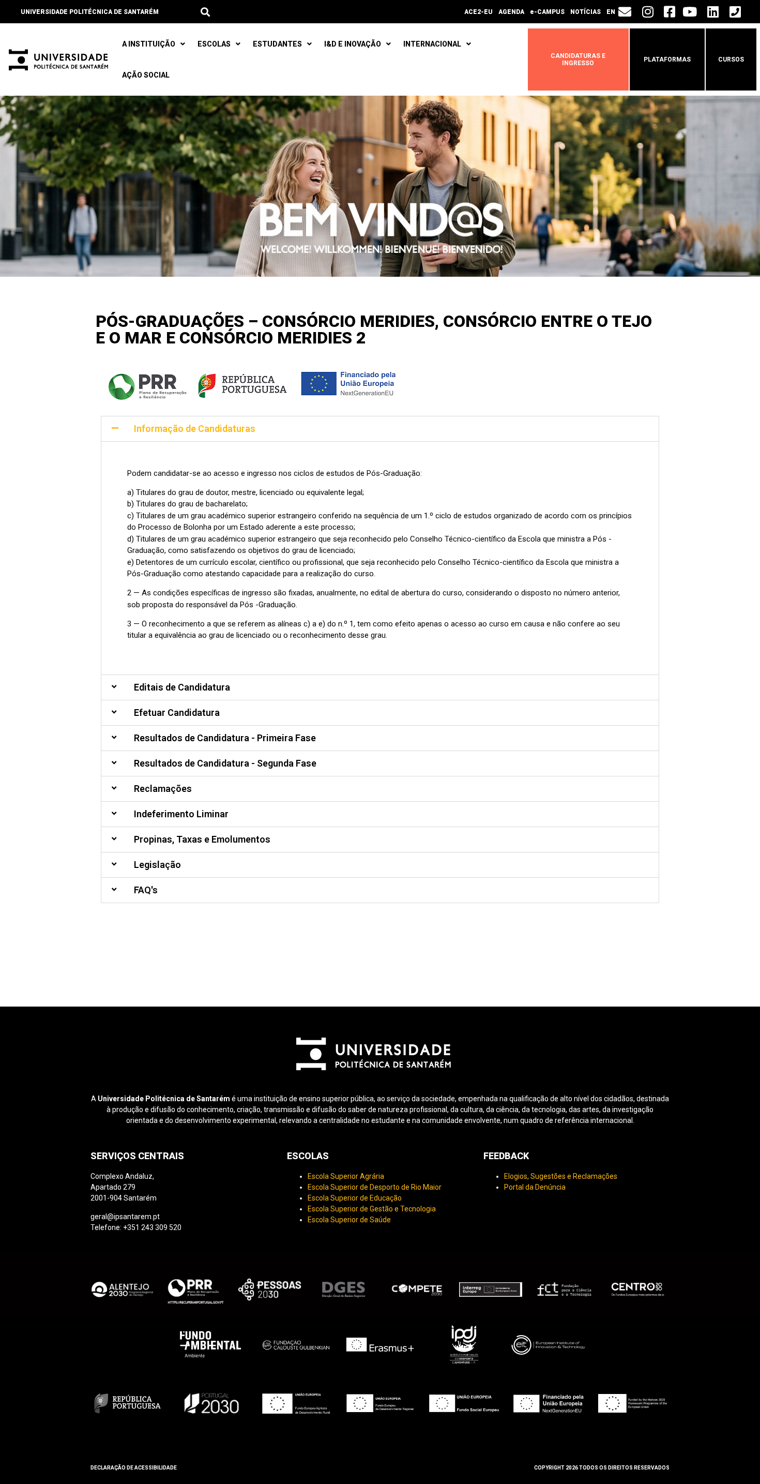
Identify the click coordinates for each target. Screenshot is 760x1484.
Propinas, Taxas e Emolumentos (202, 839)
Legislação (157, 864)
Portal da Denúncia (535, 1187)
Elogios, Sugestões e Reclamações (560, 1176)
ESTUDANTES (277, 44)
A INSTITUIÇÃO (148, 44)
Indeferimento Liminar (181, 813)
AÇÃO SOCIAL (146, 75)
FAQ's (146, 890)
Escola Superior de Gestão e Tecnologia (372, 1209)
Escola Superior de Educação (355, 1198)
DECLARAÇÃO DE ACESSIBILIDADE (133, 1468)
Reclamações (163, 788)
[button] (205, 11)
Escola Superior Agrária (346, 1176)
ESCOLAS (214, 44)
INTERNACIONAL (432, 44)
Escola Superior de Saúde (349, 1220)
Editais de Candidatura (182, 687)
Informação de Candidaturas (194, 428)
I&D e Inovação (352, 44)
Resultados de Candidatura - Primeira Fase (225, 737)
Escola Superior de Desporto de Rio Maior (375, 1187)
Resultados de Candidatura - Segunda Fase (225, 763)
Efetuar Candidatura (177, 712)
